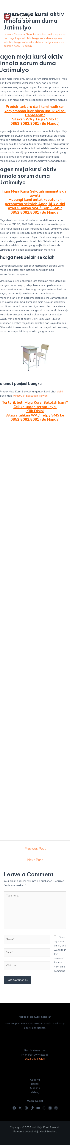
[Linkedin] (50, 1108)
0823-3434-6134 (35, 1059)
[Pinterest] (56, 1108)
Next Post (35, 860)
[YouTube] (38, 1108)
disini (60, 391)
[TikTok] (32, 1108)
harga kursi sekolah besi (28, 42)
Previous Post (35, 848)
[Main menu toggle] (62, 17)
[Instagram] (26, 1108)
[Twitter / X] (20, 1108)
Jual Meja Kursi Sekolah (26, 15)
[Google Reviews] (44, 1108)
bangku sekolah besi (39, 34)
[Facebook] (14, 1108)
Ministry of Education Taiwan (30, 396)
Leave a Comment (14, 34)
